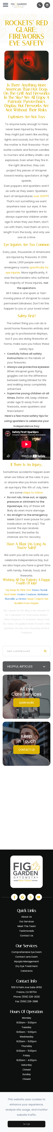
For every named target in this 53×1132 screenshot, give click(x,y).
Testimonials (26, 931)
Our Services (26, 921)
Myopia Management (26, 961)
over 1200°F (40, 196)
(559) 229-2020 (31, 996)
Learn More (26, 703)
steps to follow (33, 492)
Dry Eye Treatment (26, 966)
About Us (26, 916)
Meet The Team (26, 926)
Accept (26, 1124)
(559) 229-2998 (29, 1001)
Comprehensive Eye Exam (26, 952)
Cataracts (27, 971)
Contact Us (26, 750)
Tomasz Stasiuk (39, 590)
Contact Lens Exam (26, 956)
